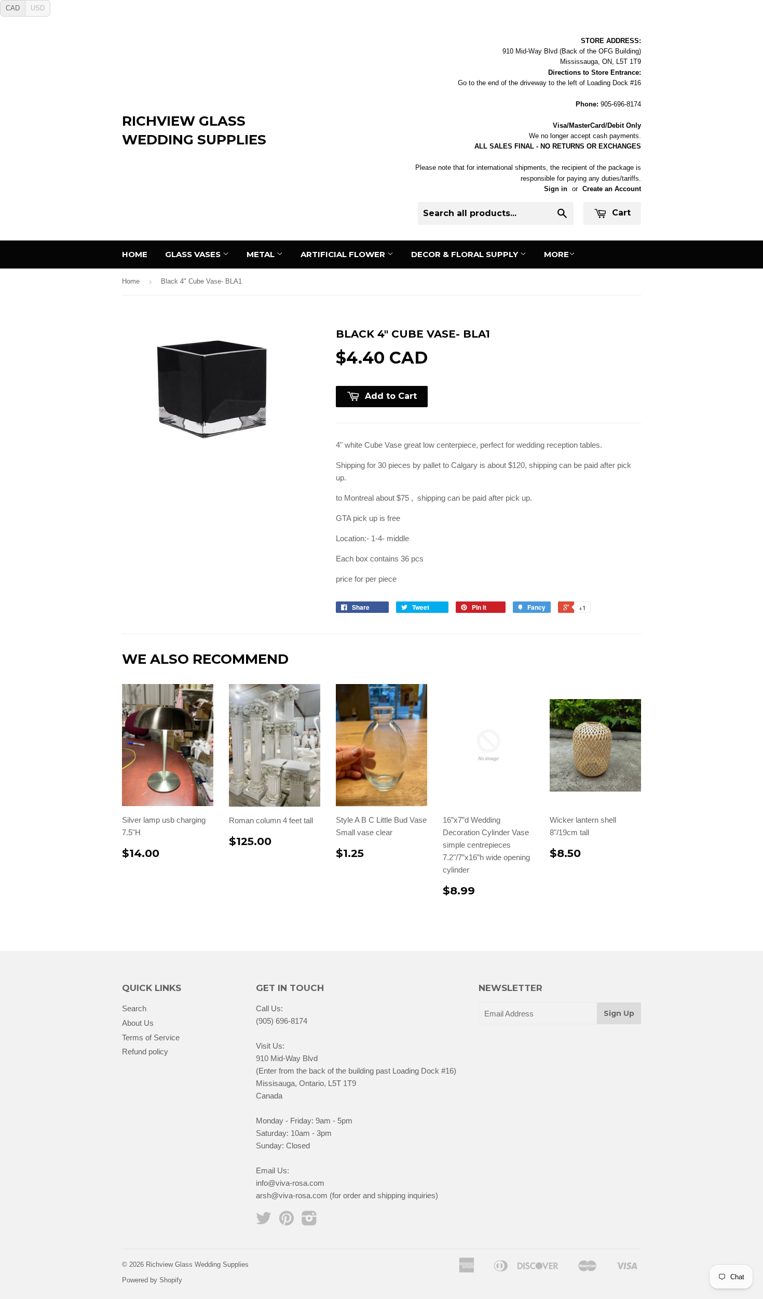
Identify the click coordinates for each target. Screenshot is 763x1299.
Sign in (555, 189)
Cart (620, 213)
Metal (262, 254)
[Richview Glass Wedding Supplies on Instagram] (309, 1221)
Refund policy (145, 1051)
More (556, 254)
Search (134, 1008)
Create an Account (611, 189)
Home (134, 254)
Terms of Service (151, 1037)
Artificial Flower (344, 254)
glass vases (194, 254)
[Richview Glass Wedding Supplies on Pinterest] (286, 1221)
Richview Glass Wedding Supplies (194, 130)
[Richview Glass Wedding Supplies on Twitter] (263, 1221)
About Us (138, 1023)
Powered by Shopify (152, 1280)
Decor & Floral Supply (465, 254)
